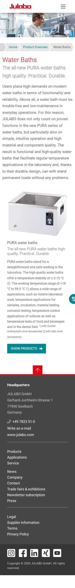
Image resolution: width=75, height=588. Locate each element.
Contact (13, 483)
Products (14, 451)
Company (15, 477)
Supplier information (23, 522)
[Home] (20, 7)
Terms (12, 528)
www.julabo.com (20, 435)
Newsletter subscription (26, 495)
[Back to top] (37, 370)
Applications (17, 457)
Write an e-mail (19, 428)
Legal (11, 517)
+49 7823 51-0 (23, 421)
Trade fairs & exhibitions (26, 489)
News (11, 471)
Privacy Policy (18, 534)
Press (11, 501)
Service (13, 463)
